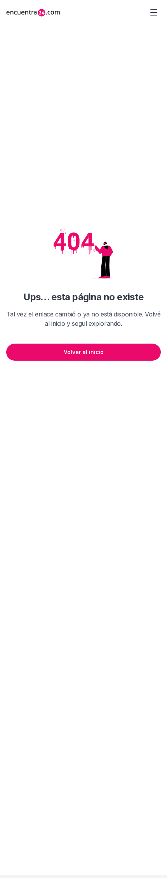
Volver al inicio (84, 352)
